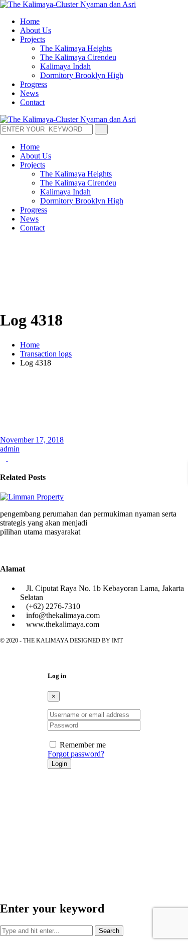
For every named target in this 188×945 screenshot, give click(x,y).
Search (109, 930)
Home (30, 344)
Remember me (83, 744)
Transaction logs (46, 354)
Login (59, 764)
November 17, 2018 (32, 440)
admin (10, 448)
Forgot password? (76, 754)
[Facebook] (3, 548)
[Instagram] (11, 548)
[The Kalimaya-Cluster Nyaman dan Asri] (68, 4)
